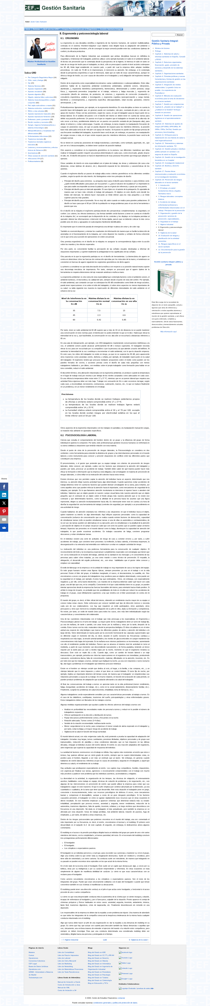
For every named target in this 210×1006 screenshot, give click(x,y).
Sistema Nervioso (34, 86)
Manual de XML (64, 987)
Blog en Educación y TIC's (98, 983)
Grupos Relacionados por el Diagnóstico (79, 29)
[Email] (4, 519)
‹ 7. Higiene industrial (70, 940)
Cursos (31, 955)
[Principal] (104, 9)
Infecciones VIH (34, 158)
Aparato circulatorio (35, 91)
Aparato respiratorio (35, 89)
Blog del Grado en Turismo (98, 977)
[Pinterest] (4, 511)
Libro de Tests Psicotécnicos (68, 972)
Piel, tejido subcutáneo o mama (40, 105)
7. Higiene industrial (165, 224)
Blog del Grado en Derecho (98, 958)
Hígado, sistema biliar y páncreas (40, 97)
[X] (4, 503)
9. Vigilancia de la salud (167, 233)
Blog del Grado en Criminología (100, 980)
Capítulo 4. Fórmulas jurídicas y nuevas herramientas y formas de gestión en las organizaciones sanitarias (170, 79)
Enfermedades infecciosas (38, 136)
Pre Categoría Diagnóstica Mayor (40, 77)
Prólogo (158, 51)
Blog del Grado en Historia (98, 961)
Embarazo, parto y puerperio (39, 119)
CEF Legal (33, 964)
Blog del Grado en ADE (97, 952)
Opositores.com (35, 969)
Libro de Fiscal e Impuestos (68, 955)
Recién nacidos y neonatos (38, 122)
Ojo (29, 83)
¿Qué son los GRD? (51, 29)
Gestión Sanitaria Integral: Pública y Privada (165, 42)
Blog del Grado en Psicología (99, 975)
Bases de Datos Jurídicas (38, 966)
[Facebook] (4, 487)
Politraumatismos (34, 161)
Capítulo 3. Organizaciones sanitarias (169, 73)
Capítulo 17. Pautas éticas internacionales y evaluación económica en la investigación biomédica (170, 174)
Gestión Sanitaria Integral (111, 29)
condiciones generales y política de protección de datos (115, 1003)
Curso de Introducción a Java (69, 985)
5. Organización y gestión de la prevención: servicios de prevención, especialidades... (170, 216)
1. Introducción (164, 185)
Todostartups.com (35, 977)
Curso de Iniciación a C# (67, 990)
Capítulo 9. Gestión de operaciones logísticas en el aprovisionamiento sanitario (168, 118)
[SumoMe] (4, 528)
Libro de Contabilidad (66, 952)
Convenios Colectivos (37, 961)
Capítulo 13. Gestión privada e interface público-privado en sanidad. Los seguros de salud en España (170, 151)
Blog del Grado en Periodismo (99, 972)
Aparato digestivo (34, 94)
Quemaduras (33, 153)
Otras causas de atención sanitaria (41, 156)
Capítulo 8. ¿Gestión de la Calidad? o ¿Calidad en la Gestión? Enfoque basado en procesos (169, 109)
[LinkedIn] (4, 495)
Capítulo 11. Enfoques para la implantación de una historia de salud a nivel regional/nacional (170, 137)
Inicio (28, 29)
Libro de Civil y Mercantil (67, 961)
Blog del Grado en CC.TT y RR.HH (101, 955)
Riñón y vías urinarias (36, 111)
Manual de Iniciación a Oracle (69, 982)
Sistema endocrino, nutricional (39, 108)
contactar (121, 998)
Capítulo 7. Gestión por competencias (169, 104)
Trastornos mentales (35, 139)
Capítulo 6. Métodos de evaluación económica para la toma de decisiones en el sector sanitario (169, 98)
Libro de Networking (65, 966)
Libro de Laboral (64, 958)
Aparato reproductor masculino (39, 114)
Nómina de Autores (162, 48)
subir (105, 940)
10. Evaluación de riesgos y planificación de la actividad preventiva (168, 238)
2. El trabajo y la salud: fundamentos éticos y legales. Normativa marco (169, 191)
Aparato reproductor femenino (39, 116)
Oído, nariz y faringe (35, 80)
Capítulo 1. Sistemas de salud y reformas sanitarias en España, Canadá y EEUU (170, 56)
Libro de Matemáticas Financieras (70, 969)
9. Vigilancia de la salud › (138, 940)
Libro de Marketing (65, 964)
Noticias (36, 29)
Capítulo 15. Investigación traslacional (169, 163)
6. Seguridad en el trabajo (168, 222)
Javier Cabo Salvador (39, 22)
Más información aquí (168, 331)
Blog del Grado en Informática (99, 964)
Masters (32, 952)
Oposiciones (33, 958)
